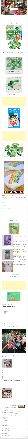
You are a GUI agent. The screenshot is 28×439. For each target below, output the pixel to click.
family (18, 216)
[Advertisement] (14, 101)
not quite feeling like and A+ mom (10, 52)
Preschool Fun (8, 218)
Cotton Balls (3, 202)
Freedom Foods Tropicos (4, 199)
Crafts (15, 274)
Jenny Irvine (11, 23)
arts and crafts (10, 216)
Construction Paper (4, 209)
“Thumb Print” (19, 94)
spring (18, 274)
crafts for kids (13, 216)
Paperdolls (4, 322)
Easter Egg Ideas (20, 326)
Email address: (3, 381)
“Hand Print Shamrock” (11, 75)
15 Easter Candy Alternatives (14, 276)
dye (12, 302)
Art (7, 216)
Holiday (20, 216)
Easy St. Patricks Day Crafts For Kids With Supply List (14, 22)
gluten (9, 302)
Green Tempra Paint (4, 205)
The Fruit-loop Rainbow (23, 195)
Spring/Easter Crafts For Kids (14, 220)
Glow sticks (5, 310)
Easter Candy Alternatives (16, 326)
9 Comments (17, 23)
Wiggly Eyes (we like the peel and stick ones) (6, 208)
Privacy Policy (19, 413)
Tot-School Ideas (19, 218)
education (16, 216)
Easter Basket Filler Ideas (10, 326)
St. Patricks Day (15, 218)
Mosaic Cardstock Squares (4, 211)
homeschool (24, 216)
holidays (22, 216)
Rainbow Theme (12, 218)
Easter (6, 326)
